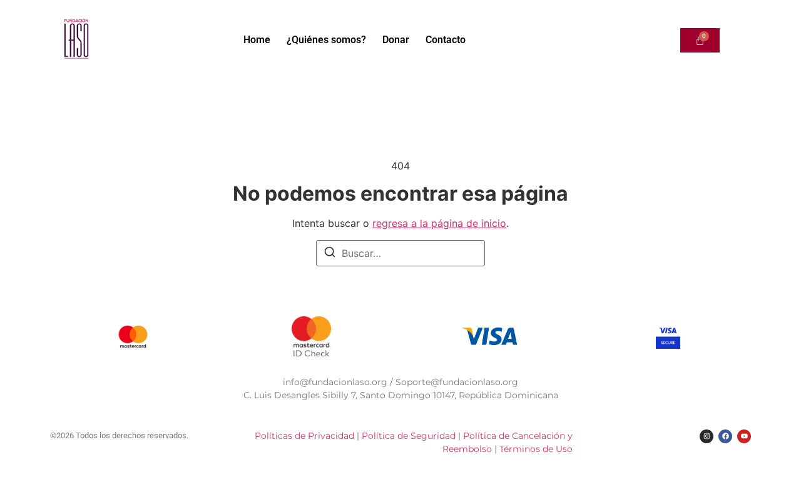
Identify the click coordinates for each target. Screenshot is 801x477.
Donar (395, 40)
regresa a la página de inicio (439, 223)
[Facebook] (725, 436)
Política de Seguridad (410, 435)
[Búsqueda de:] (400, 253)
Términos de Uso (536, 448)
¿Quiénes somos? (326, 40)
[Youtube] (744, 436)
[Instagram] (706, 436)
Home (256, 40)
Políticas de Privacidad (304, 435)
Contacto (446, 40)
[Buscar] (330, 254)
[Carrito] (700, 40)
